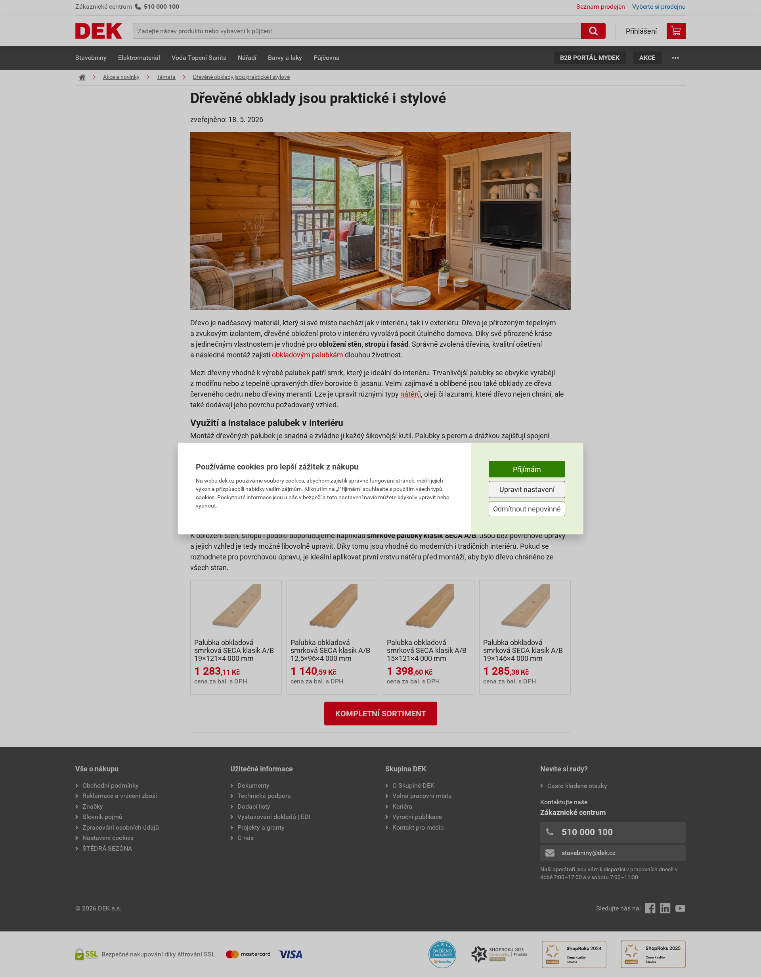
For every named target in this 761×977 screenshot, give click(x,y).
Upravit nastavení (526, 489)
